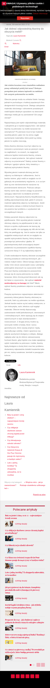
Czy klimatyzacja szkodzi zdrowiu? (19, 545)
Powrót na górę (39, 495)
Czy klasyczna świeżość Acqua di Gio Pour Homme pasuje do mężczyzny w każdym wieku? (16, 453)
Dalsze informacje (40, 13)
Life (19, 365)
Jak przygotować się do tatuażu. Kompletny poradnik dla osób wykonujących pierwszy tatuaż (22, 590)
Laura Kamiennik (19, 36)
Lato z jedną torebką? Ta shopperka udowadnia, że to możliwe (14, 469)
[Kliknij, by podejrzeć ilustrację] (25, 63)
